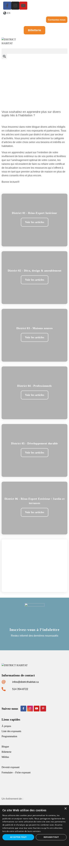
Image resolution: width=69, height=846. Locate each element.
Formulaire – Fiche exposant (16, 772)
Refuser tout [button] (51, 837)
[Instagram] (15, 6)
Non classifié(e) (34, 558)
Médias (5, 757)
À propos (6, 726)
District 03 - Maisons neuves (34, 328)
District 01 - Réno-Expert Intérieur (34, 213)
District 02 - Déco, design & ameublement (34, 270)
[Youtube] (23, 6)
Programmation (9, 736)
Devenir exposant (10, 767)
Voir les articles (34, 222)
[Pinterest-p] (43, 708)
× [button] (65, 808)
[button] (34, 51)
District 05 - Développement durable (34, 443)
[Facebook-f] (7, 6)
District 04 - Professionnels (34, 385)
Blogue (5, 746)
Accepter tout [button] (18, 837)
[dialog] (34, 825)
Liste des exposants (11, 731)
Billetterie (6, 751)
